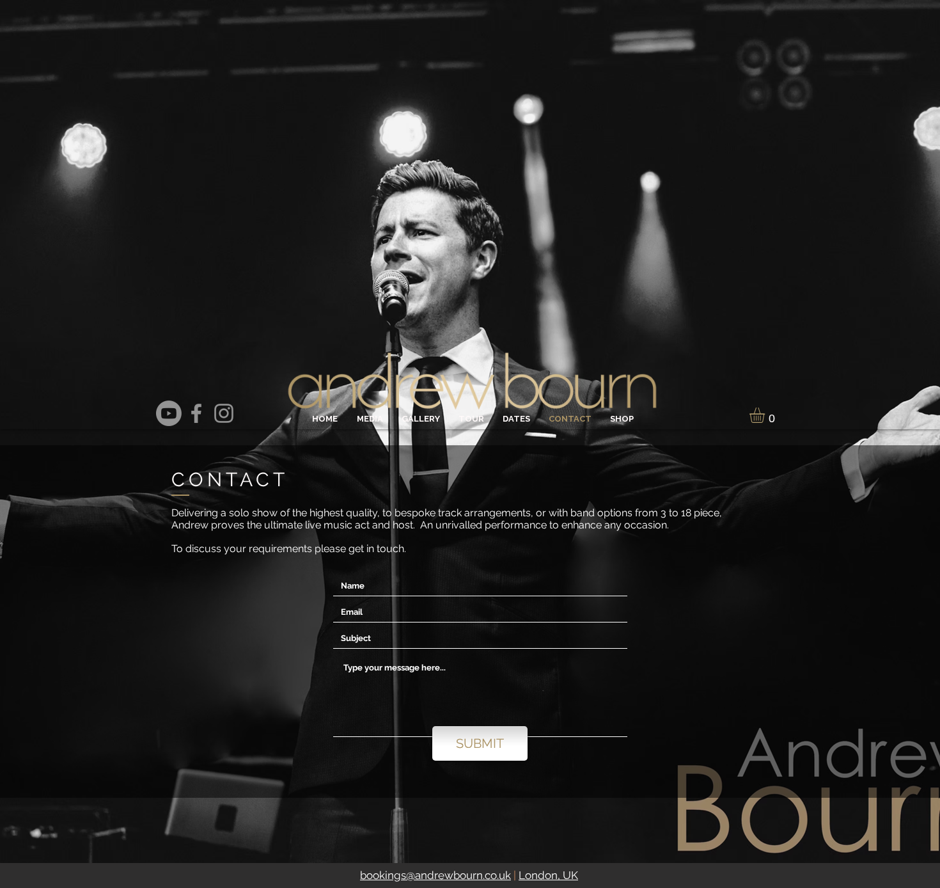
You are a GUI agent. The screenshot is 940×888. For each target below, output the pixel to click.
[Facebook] (196, 413)
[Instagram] (224, 413)
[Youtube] (169, 413)
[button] (766, 415)
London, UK (548, 875)
